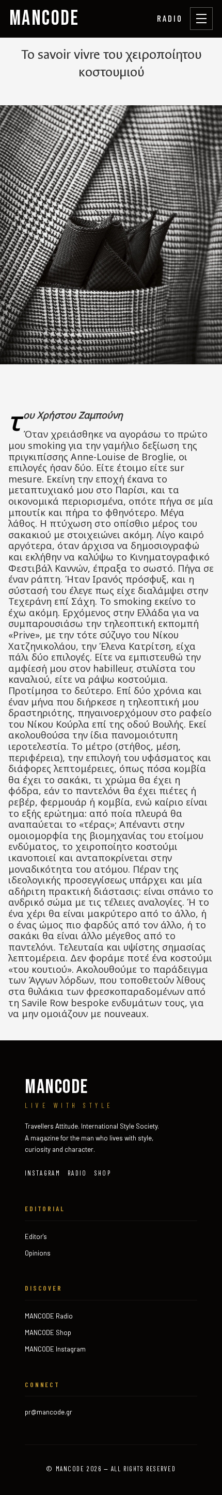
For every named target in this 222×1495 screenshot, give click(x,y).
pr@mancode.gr (48, 1412)
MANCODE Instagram (55, 1349)
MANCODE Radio (49, 1316)
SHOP (102, 1173)
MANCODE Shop (48, 1332)
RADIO (170, 18)
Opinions (38, 1253)
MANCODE (44, 18)
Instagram (42, 1173)
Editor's (36, 1236)
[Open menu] (201, 18)
